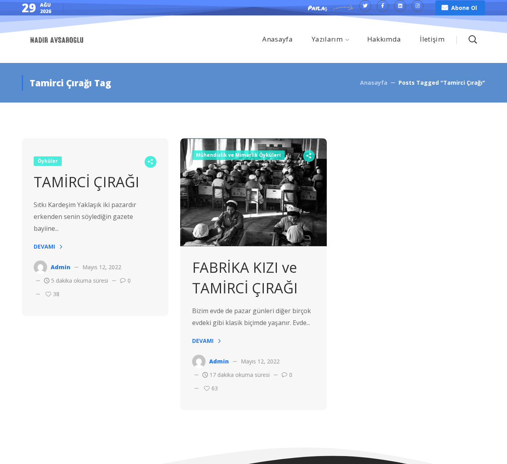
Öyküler (48, 161)
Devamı (44, 246)
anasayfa (373, 82)
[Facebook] (383, 6)
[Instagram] (417, 6)
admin (61, 267)
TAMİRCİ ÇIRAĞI (86, 182)
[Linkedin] (400, 6)
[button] (460, 7)
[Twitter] (365, 6)
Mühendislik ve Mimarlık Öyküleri (238, 155)
